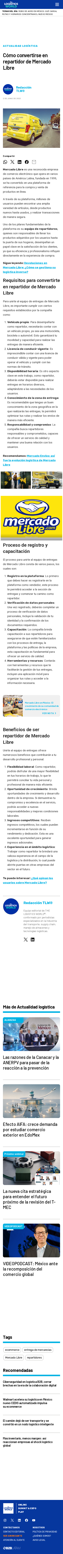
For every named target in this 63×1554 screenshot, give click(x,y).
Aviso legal (39, 1540)
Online (22, 1505)
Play (21, 1512)
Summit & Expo (27, 1508)
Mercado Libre (13, 1357)
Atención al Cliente (14, 1540)
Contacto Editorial (14, 1532)
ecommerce (12, 1350)
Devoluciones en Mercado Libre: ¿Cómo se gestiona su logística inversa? (29, 267)
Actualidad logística (20, 46)
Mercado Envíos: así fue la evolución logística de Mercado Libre (29, 460)
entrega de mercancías (37, 1350)
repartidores (34, 1357)
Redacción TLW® (24, 89)
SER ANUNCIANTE (12, 1536)
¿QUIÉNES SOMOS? (42, 1536)
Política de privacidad (45, 1532)
